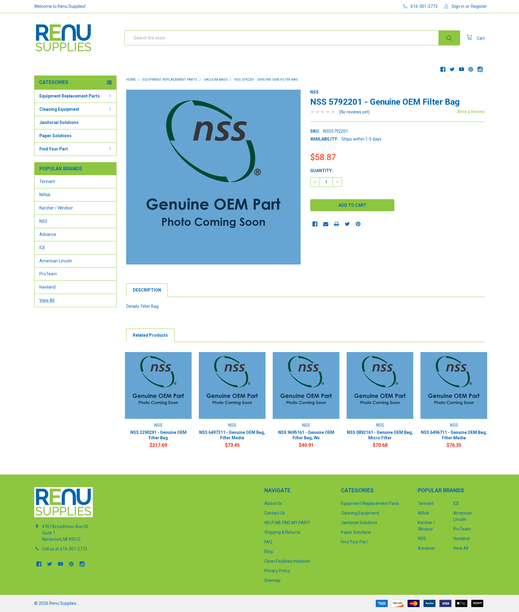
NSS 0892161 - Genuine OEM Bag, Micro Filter (380, 435)
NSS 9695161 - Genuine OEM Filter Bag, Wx (306, 435)
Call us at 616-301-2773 (64, 548)
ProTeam (48, 273)
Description (147, 290)
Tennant (47, 181)
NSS (43, 221)
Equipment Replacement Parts (69, 96)
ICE (42, 247)
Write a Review (471, 111)
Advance (47, 234)
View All (46, 300)
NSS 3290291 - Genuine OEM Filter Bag (158, 435)
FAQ (268, 541)
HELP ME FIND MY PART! (287, 522)
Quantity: (321, 170)
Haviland (47, 287)
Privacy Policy (277, 570)
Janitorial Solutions (59, 122)
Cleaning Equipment (59, 109)
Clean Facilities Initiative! (287, 561)
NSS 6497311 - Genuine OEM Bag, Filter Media (232, 435)
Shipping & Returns (282, 532)
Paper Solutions (55, 135)
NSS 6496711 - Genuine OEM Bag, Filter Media (454, 435)
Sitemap (272, 580)
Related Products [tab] (150, 335)
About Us (273, 503)
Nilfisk (44, 194)
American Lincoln (55, 260)
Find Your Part (53, 149)
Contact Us (274, 513)
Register (479, 6)
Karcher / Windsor (56, 208)
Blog (268, 551)
